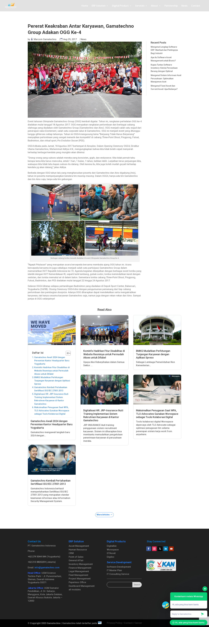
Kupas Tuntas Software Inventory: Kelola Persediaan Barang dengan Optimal (164, 68)
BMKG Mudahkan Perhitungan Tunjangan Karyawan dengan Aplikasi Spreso (52, 380)
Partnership (171, 6)
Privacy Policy (114, 623)
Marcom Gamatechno (45, 39)
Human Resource (78, 549)
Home (84, 6)
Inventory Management (81, 564)
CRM (71, 553)
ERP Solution (98, 6)
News (184, 6)
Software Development (119, 566)
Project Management (80, 578)
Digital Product (120, 6)
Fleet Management (78, 575)
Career (138, 623)
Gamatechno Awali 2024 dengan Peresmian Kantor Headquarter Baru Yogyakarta (51, 360)
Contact (195, 6)
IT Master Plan (114, 570)
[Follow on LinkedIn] (165, 548)
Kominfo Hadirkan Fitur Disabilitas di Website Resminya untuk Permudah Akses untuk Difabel (52, 370)
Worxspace (113, 549)
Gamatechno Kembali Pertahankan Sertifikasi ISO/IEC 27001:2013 (50, 389)
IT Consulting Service (118, 574)
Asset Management (79, 546)
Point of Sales (76, 557)
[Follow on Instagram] (154, 548)
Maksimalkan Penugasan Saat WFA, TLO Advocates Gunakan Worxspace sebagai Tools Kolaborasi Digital (51, 410)
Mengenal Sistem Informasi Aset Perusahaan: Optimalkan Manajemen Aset (166, 78)
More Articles (103, 514)
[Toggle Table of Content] (67, 353)
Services (139, 6)
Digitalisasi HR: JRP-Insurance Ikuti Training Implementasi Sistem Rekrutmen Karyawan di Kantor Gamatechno (51, 399)
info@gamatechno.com (47, 567)
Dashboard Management (82, 586)
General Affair (76, 560)
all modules (75, 589)
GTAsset (111, 553)
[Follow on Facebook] (148, 548)
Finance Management (80, 567)
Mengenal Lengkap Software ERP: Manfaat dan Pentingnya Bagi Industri (164, 50)
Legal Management (79, 571)
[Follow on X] (160, 548)
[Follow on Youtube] (171, 548)
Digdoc (110, 557)
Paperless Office (77, 582)
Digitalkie (111, 546)
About (154, 6)
